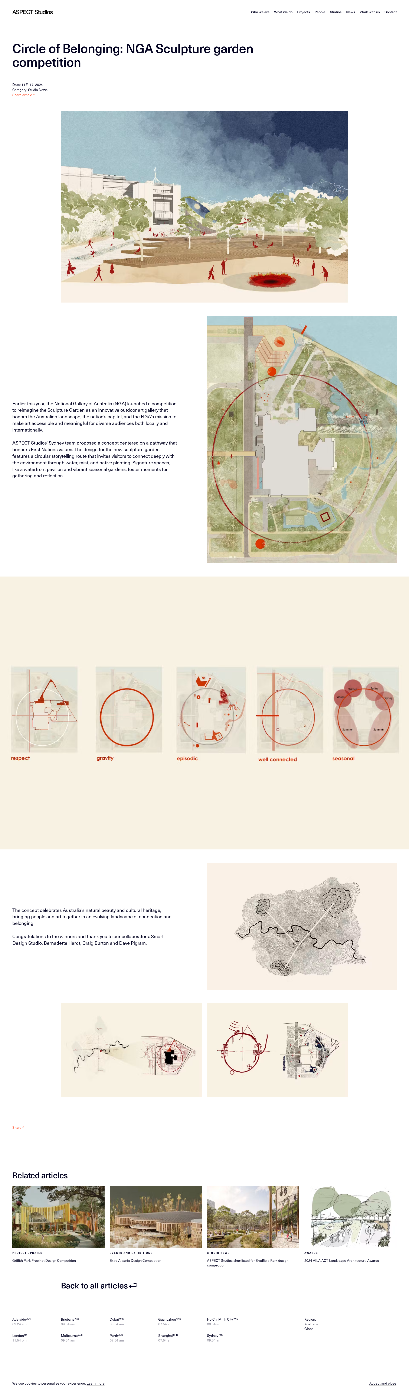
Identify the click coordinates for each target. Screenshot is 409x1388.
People (320, 11)
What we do (283, 11)
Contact (391, 11)
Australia (311, 1323)
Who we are (260, 11)
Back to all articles (94, 1285)
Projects (303, 11)
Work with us (370, 11)
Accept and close (382, 1383)
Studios (335, 11)
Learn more (96, 1383)
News (350, 11)
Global (309, 1328)
